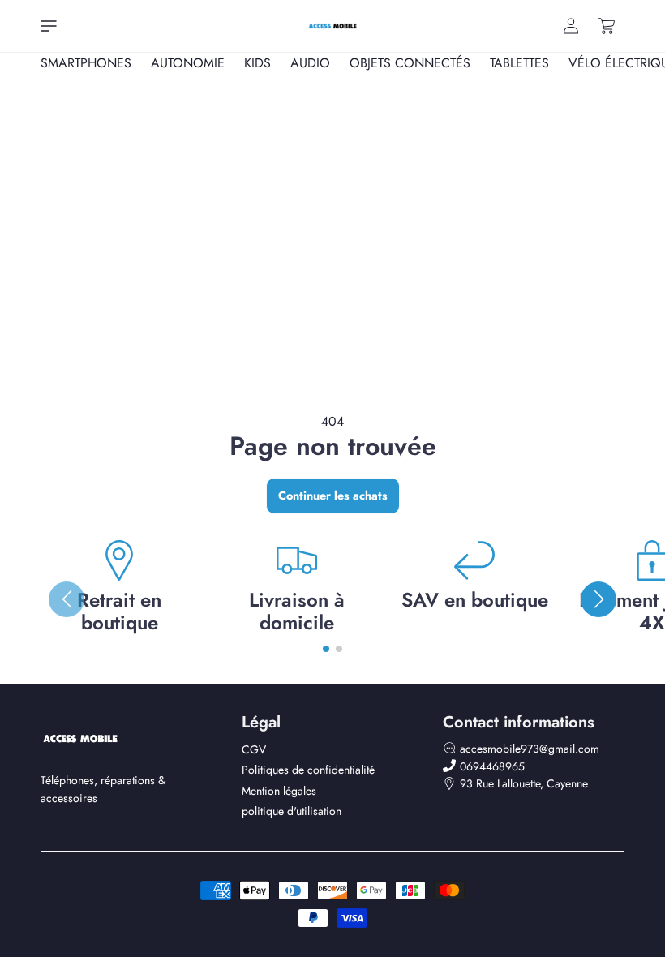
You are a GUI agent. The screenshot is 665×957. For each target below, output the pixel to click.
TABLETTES (519, 63)
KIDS (257, 63)
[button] (48, 26)
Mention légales (279, 791)
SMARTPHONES (86, 63)
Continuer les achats (333, 495)
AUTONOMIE (188, 63)
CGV (254, 749)
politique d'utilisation (291, 811)
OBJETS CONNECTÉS (410, 63)
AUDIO (310, 63)
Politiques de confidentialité (308, 770)
